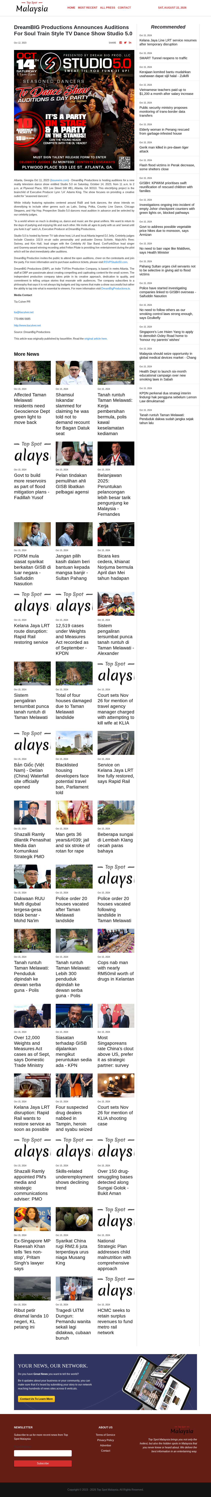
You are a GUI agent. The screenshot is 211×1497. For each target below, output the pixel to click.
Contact (105, 1450)
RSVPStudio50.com (115, 262)
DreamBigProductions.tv (115, 288)
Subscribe (43, 1463)
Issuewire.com (59, 180)
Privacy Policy (105, 1440)
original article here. (95, 338)
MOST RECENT (87, 7)
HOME (71, 7)
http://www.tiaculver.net (27, 325)
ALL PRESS (107, 7)
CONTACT (124, 7)
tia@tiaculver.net (23, 312)
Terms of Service (105, 1434)
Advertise (105, 1445)
